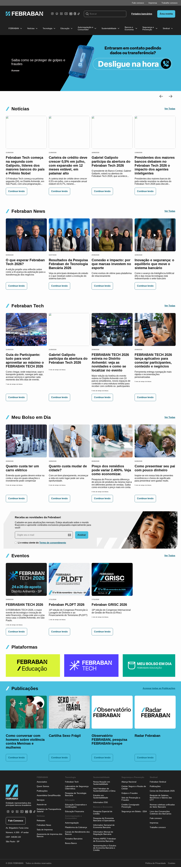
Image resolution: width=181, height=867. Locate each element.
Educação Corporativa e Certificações (76, 805)
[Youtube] (66, 15)
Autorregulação (72, 823)
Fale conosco (138, 3)
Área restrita (166, 14)
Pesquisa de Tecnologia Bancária (75, 794)
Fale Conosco (15, 820)
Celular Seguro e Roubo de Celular (133, 787)
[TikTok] (78, 15)
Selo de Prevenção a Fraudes (130, 799)
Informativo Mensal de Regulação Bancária (103, 833)
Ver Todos (169, 555)
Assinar (81, 535)
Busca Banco (71, 843)
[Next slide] (170, 97)
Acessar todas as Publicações (159, 688)
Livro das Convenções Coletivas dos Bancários (160, 812)
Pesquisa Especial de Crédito (102, 812)
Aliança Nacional (128, 782)
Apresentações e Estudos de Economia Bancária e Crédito (104, 847)
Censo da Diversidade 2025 (162, 791)
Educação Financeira (74, 811)
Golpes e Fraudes (129, 793)
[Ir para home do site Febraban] (24, 13)
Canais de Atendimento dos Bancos (77, 833)
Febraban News (44, 825)
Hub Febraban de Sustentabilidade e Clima (104, 789)
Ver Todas (169, 109)
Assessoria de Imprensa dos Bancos (49, 835)
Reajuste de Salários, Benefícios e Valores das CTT (161, 797)
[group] (33, 665)
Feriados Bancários (73, 838)
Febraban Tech (72, 782)
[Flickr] (71, 15)
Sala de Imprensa (45, 829)
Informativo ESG (100, 802)
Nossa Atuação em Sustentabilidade (101, 783)
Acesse (15, 70)
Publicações (42, 791)
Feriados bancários (141, 14)
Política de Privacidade (155, 863)
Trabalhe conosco (169, 3)
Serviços (40, 800)
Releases (41, 820)
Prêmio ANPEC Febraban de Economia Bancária (104, 839)
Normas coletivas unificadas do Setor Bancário (162, 805)
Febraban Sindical (158, 782)
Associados (42, 782)
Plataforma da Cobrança (76, 827)
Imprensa (152, 3)
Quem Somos (43, 786)
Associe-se (42, 804)
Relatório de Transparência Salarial (49, 810)
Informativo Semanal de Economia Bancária (104, 826)
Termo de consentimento (52, 543)
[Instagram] (52, 15)
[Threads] (75, 14)
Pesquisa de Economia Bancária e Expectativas (104, 819)
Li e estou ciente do (42, 543)
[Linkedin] (61, 15)
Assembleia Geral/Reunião (49, 795)
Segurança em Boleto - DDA (134, 811)
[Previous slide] (161, 97)
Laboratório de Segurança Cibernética (77, 787)
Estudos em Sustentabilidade (100, 796)
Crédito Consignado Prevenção (130, 805)
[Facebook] (57, 15)
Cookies (171, 863)
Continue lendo (16, 191)
